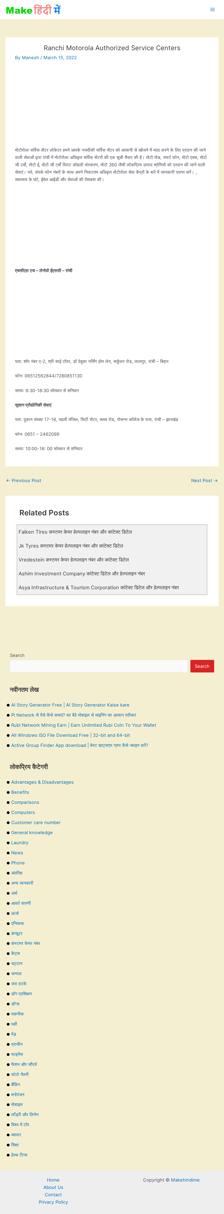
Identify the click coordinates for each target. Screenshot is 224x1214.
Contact (53, 1194)
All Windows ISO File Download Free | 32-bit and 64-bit (70, 735)
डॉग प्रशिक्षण (21, 993)
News (17, 852)
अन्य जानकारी (22, 883)
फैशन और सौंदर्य (24, 1064)
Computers (23, 812)
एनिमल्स (17, 923)
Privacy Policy (53, 1202)
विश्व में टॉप (20, 1124)
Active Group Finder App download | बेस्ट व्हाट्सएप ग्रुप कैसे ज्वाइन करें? (79, 745)
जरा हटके (18, 983)
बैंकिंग (15, 1084)
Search (17, 655)
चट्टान (16, 963)
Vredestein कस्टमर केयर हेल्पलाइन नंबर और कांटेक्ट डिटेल (74, 560)
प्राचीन (17, 1044)
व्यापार (16, 1134)
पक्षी (14, 1024)
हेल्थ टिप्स (19, 1155)
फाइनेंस (17, 1054)
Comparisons (25, 802)
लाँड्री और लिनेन (25, 1114)
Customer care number (36, 822)
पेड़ (13, 1034)
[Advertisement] (112, 108)
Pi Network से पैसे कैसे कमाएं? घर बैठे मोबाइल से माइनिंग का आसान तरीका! (73, 715)
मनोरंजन (17, 1094)
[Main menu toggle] (212, 10)
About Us (53, 1187)
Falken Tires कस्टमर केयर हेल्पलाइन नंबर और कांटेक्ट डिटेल (75, 532)
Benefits (20, 792)
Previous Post (23, 480)
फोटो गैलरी (20, 1074)
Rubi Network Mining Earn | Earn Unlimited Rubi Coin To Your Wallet (83, 725)
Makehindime (185, 1180)
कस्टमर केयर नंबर (25, 943)
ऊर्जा (15, 913)
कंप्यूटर (16, 933)
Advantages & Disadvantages (42, 782)
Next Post (204, 480)
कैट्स (15, 953)
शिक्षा (15, 1144)
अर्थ (14, 893)
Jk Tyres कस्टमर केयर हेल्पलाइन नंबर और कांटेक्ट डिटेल (71, 546)
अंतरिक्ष (16, 873)
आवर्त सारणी (21, 903)
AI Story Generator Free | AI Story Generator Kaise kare (70, 705)
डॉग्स (15, 1003)
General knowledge (32, 832)
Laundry (19, 842)
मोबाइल (17, 1104)
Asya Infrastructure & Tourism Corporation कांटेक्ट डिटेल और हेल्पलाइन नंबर (99, 587)
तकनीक (17, 1014)
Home (53, 1180)
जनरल (16, 973)
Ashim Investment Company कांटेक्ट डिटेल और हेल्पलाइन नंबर (82, 573)
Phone (18, 863)
